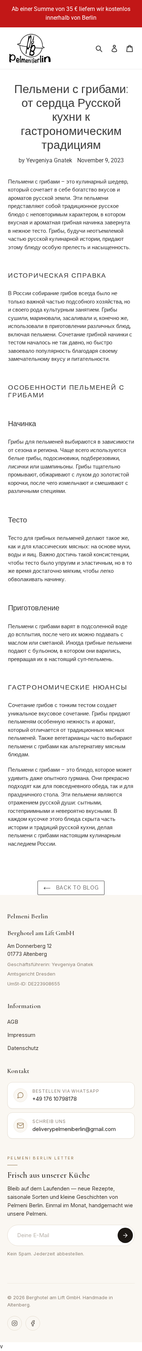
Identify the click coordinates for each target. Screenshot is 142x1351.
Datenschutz (23, 1048)
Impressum (21, 1035)
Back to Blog (76, 888)
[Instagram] (14, 1323)
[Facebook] (32, 1323)
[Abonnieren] (125, 1235)
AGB (12, 1022)
